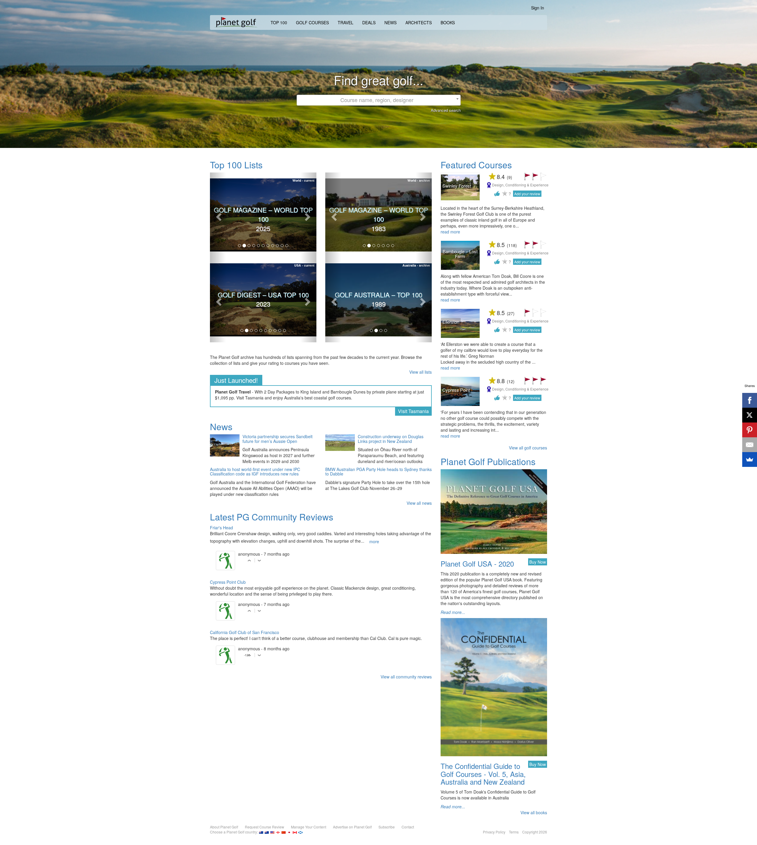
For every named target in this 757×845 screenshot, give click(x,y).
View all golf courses (528, 448)
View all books (533, 812)
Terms (514, 831)
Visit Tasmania (413, 411)
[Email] (749, 444)
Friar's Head (221, 527)
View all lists (420, 372)
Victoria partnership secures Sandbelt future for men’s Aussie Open (277, 439)
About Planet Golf (224, 826)
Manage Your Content (308, 826)
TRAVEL (345, 22)
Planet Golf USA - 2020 (477, 563)
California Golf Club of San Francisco (244, 632)
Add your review (527, 193)
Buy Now (537, 562)
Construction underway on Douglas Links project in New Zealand (390, 439)
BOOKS (448, 22)
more (374, 541)
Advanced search (446, 110)
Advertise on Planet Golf (352, 826)
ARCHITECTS (418, 22)
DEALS (369, 22)
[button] (218, 214)
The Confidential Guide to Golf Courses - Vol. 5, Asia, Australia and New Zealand (483, 774)
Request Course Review (264, 826)
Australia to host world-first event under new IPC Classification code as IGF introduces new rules (255, 471)
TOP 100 (279, 22)
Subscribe (386, 826)
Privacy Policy (494, 831)
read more (450, 232)
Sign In (537, 8)
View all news (419, 503)
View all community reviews (406, 677)
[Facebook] (749, 400)
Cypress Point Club (228, 582)
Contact (408, 826)
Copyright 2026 (534, 831)
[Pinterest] (749, 429)
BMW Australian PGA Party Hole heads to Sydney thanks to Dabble (378, 471)
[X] (749, 415)
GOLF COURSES (312, 22)
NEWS (390, 22)
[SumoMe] (749, 459)
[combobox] (379, 100)
